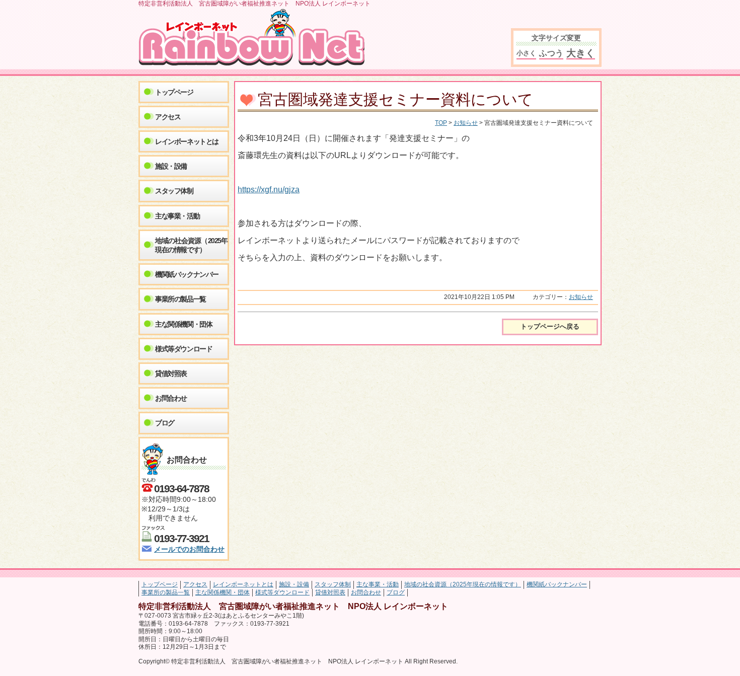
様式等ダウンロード (183, 349)
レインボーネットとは (186, 141)
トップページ (174, 92)
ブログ (164, 423)
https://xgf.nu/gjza (269, 189)
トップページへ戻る (550, 326)
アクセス (167, 117)
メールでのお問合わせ (189, 549)
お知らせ (466, 122)
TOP (441, 122)
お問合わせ (171, 398)
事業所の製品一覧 (180, 299)
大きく (580, 53)
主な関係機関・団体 (183, 324)
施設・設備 (171, 166)
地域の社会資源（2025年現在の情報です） (191, 245)
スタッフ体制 (174, 191)
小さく (526, 53)
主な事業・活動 (177, 216)
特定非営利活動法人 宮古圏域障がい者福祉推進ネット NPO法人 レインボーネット (255, 37)
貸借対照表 (171, 373)
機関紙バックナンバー (186, 274)
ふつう (551, 53)
